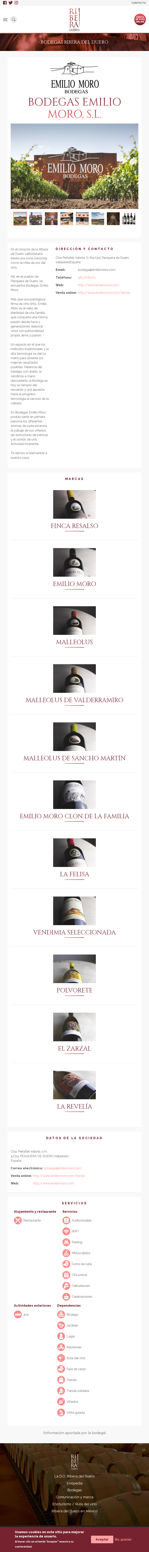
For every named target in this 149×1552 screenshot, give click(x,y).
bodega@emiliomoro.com (62, 1168)
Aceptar (102, 1539)
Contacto (139, 2)
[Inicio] (74, 19)
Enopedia (74, 1483)
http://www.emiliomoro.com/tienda (104, 293)
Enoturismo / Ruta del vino (74, 1504)
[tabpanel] (74, 166)
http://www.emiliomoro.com (98, 285)
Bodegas (74, 1490)
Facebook (5, 3)
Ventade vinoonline (140, 19)
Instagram (16, 3)
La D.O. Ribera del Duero (74, 1476)
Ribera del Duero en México (75, 1511)
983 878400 (87, 277)
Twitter (11, 3)
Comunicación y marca (74, 1497)
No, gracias (123, 1539)
